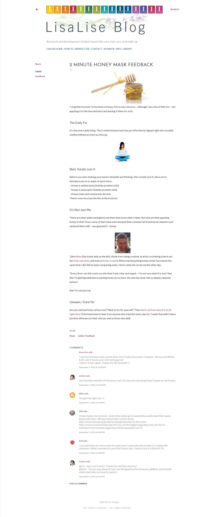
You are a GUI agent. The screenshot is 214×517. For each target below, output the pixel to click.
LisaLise (82, 376)
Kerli (81, 441)
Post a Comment (78, 483)
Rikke (78, 256)
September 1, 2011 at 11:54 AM (92, 385)
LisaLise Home (54, 48)
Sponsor (109, 48)
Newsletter (82, 48)
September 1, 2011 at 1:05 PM (91, 402)
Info (118, 48)
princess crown (108, 260)
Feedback (40, 76)
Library (127, 48)
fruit (75, 260)
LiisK (81, 411)
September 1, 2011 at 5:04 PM (91, 453)
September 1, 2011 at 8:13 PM (91, 476)
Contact (96, 48)
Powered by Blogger (109, 502)
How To (68, 48)
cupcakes (84, 260)
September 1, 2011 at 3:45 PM (91, 432)
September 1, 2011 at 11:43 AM (92, 367)
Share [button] (38, 64)
